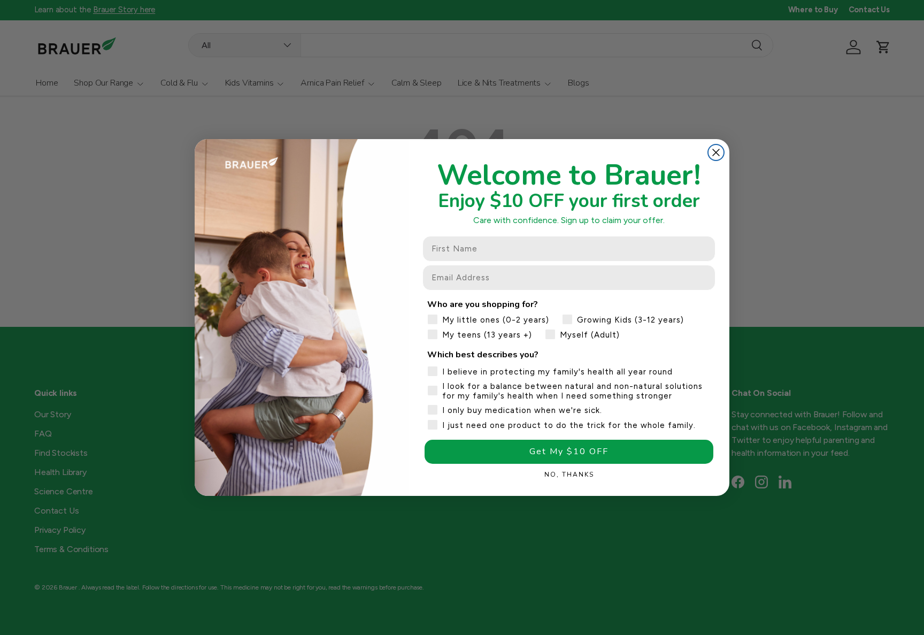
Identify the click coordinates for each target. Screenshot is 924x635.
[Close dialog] (716, 152)
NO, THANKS (569, 474)
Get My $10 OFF (569, 451)
